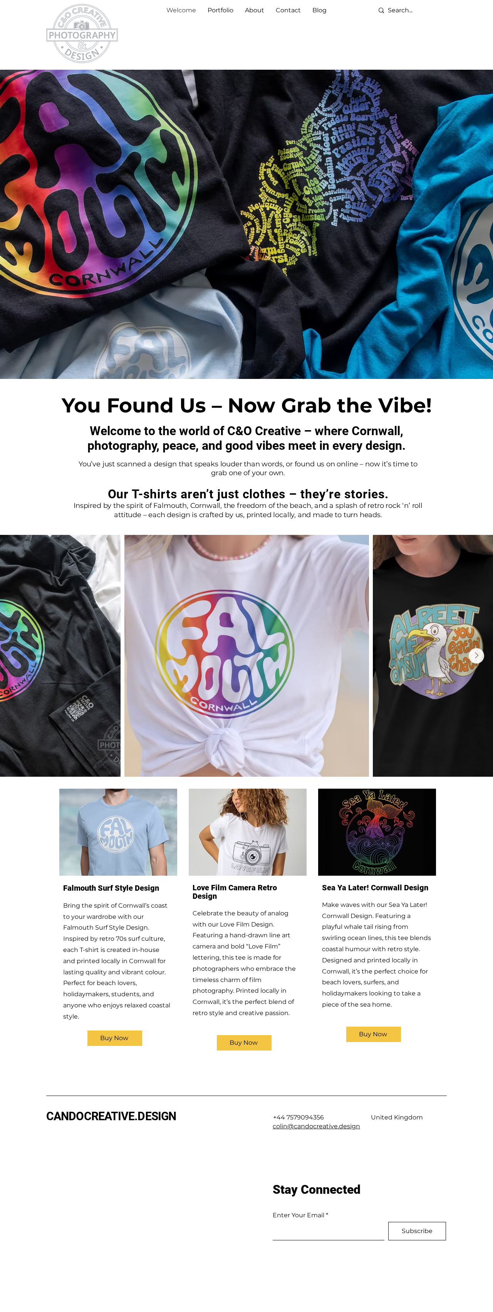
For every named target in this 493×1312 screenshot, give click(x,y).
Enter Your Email (298, 1215)
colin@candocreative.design (316, 1126)
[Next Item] (476, 656)
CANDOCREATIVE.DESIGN (111, 1116)
